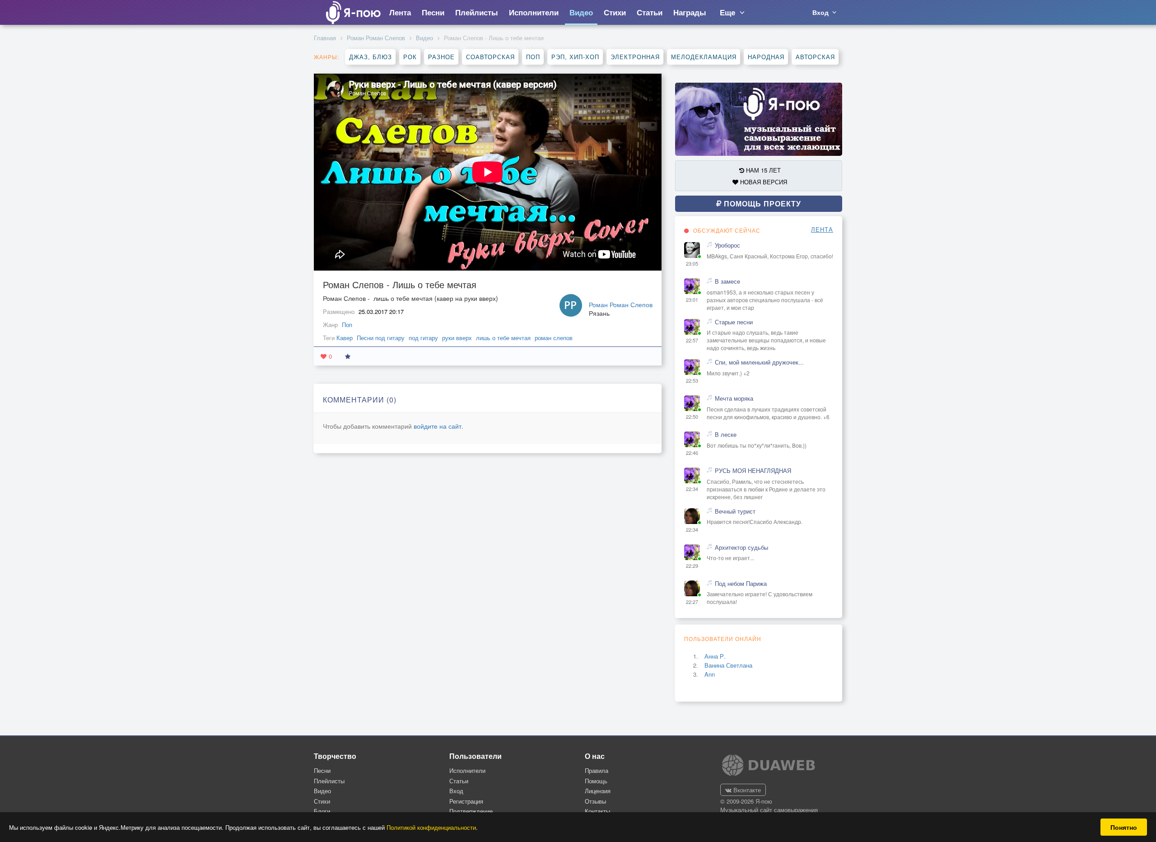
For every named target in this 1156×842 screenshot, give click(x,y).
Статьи (458, 781)
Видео (424, 37)
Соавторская (490, 56)
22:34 (692, 489)
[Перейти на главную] (353, 12)
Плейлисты (329, 781)
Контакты (597, 811)
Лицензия (598, 790)
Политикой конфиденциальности (431, 827)
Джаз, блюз (370, 56)
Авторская (815, 56)
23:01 (692, 299)
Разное (441, 56)
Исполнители (467, 770)
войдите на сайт (437, 425)
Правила (596, 770)
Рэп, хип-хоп (575, 56)
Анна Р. (715, 656)
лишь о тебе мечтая (503, 337)
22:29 (692, 565)
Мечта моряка (734, 398)
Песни (322, 770)
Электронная (635, 56)
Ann (709, 674)
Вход (456, 790)
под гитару (423, 337)
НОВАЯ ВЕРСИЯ (762, 182)
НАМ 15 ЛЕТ (762, 170)
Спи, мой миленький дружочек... (759, 362)
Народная (766, 56)
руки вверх (457, 337)
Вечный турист (735, 511)
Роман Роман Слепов (376, 37)
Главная (325, 37)
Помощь (596, 781)
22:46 (692, 452)
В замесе (727, 281)
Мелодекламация (703, 56)
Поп (533, 56)
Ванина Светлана (728, 665)
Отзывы (595, 801)
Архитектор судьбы (741, 547)
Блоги (322, 811)
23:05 (692, 263)
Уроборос (727, 245)
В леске (725, 434)
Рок (410, 56)
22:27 (692, 602)
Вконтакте (746, 790)
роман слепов (554, 337)
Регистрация (466, 801)
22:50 (692, 416)
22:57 (692, 340)
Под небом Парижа (741, 584)
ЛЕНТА (822, 229)
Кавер (344, 337)
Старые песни (734, 322)
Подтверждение (471, 811)
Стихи (322, 801)
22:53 (692, 380)
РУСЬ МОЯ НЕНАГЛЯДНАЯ (753, 471)
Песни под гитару (381, 337)
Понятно (1123, 827)
